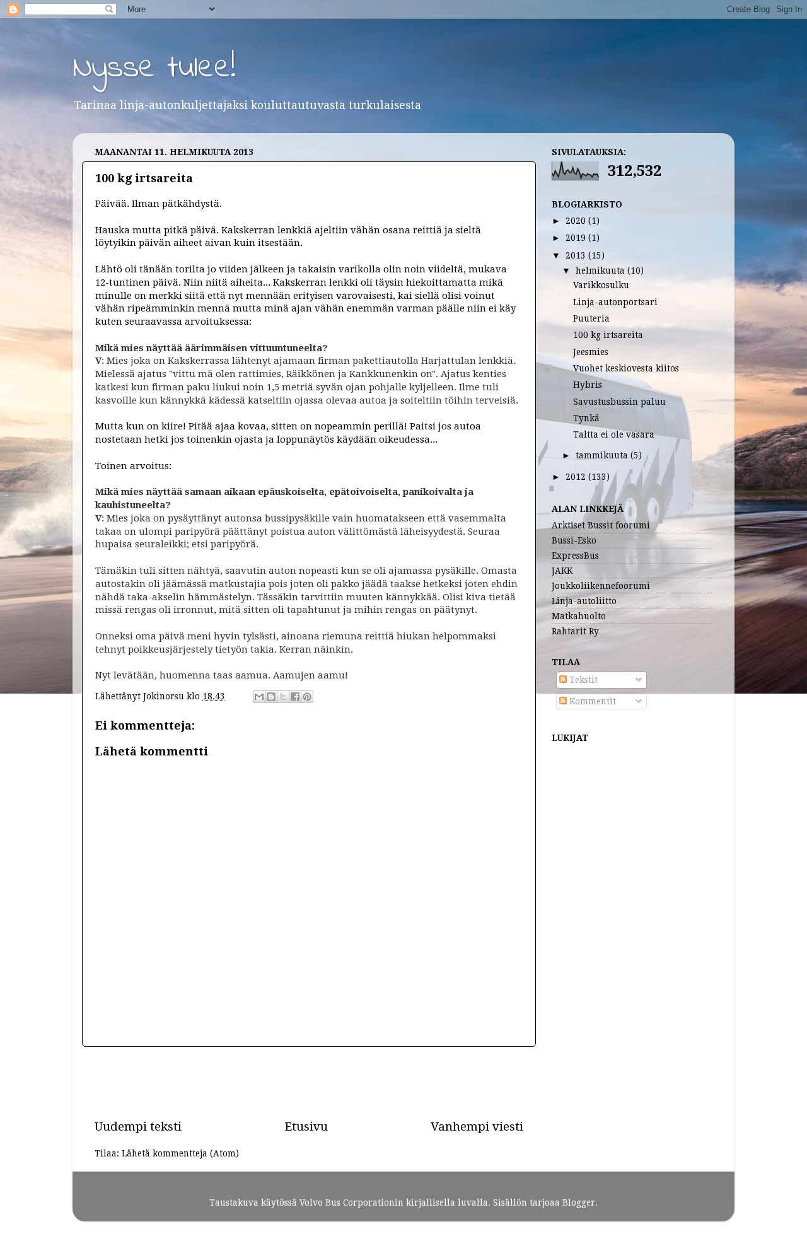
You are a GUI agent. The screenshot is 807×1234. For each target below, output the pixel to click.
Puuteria (591, 318)
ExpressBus (575, 555)
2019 (577, 238)
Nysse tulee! (154, 68)
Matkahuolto (579, 616)
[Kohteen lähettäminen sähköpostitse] (259, 696)
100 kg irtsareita (608, 335)
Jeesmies (590, 352)
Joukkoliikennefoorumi (601, 586)
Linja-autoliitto (584, 601)
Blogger (578, 1202)
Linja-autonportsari (615, 302)
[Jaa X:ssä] (283, 696)
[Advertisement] (308, 1083)
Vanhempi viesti (477, 1126)
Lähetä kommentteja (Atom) (180, 1153)
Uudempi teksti (138, 1126)
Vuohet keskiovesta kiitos (626, 368)
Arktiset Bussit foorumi (601, 525)
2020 (577, 221)
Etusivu (306, 1126)
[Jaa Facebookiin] (295, 696)
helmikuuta (601, 270)
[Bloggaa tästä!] (271, 696)
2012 (577, 477)
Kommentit (591, 701)
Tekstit (582, 680)
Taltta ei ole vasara (613, 434)
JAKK (562, 571)
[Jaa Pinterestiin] (307, 696)
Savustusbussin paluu (619, 402)
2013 (577, 255)
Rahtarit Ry (575, 631)
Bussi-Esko (574, 540)
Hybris (587, 385)
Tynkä (586, 418)
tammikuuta (603, 455)
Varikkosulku (601, 285)
